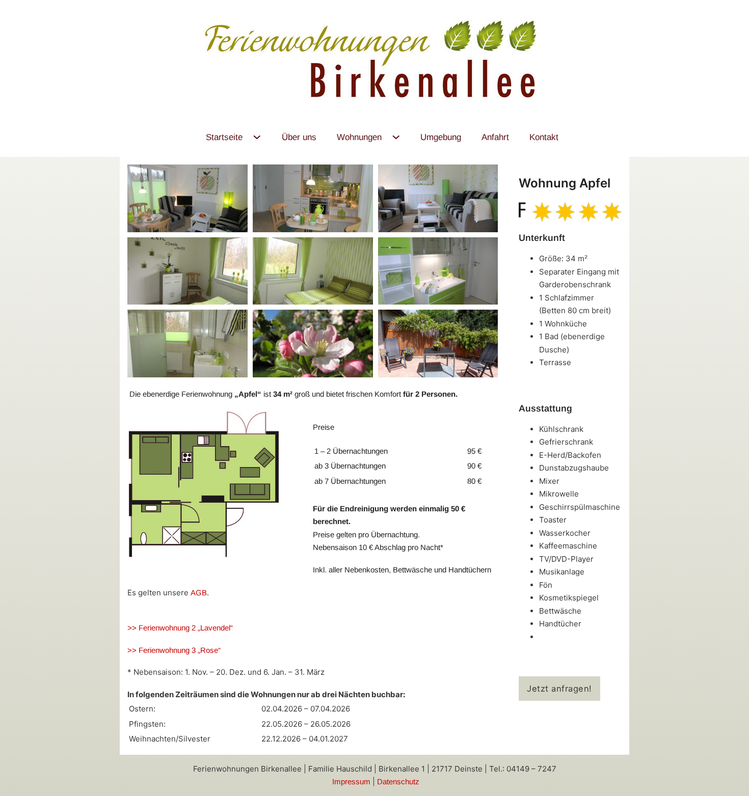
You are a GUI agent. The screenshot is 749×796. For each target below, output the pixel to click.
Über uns (299, 137)
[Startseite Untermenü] (257, 137)
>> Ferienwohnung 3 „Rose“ (174, 650)
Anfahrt (495, 137)
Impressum (352, 781)
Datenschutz (398, 781)
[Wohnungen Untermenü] (396, 137)
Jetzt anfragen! (559, 688)
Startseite (224, 137)
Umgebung (440, 137)
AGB (199, 592)
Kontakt (543, 137)
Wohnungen (359, 137)
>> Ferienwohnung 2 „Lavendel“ (180, 627)
